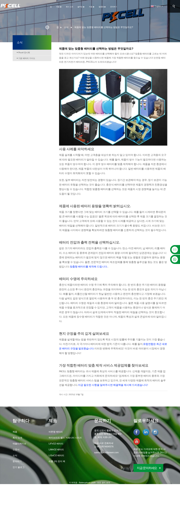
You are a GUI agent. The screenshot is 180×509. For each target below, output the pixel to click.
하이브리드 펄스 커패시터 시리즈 (65, 438)
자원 (90, 7)
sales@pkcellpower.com (106, 452)
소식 (66, 27)
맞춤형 (101, 7)
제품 (58, 7)
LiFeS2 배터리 (56, 443)
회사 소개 (69, 7)
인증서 (16, 449)
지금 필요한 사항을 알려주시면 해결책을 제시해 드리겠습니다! (113, 385)
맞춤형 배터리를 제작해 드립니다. (89, 266)
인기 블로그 (18, 467)
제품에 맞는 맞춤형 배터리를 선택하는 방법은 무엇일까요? (103, 27)
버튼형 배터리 (56, 432)
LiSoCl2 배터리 (56, 455)
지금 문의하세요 (147, 468)
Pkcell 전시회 (24, 52)
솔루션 (80, 7)
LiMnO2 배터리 (56, 449)
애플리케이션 (19, 443)
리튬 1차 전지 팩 (57, 461)
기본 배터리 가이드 (26, 58)
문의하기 (113, 7)
